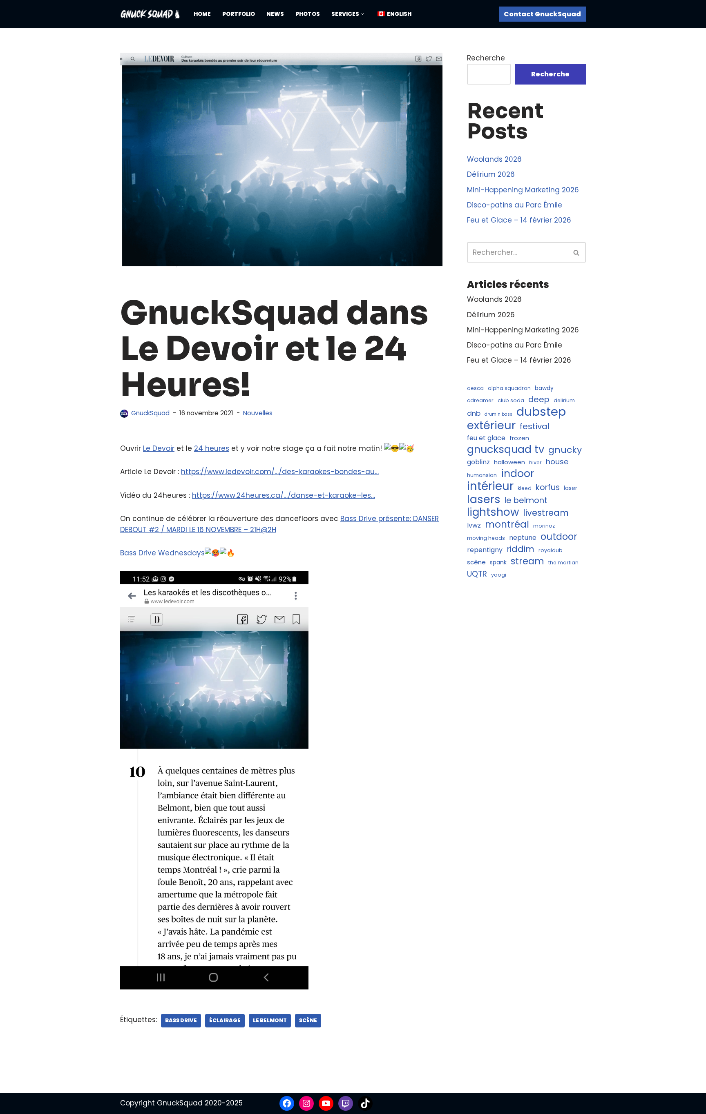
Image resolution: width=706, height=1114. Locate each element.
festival (535, 426)
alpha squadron (509, 388)
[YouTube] (326, 1103)
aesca (475, 388)
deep (539, 399)
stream (527, 561)
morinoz (544, 525)
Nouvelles (258, 413)
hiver (535, 462)
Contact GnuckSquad (542, 14)
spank (498, 562)
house (557, 462)
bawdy (544, 388)
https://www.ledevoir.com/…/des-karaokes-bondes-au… (280, 472)
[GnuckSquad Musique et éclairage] (150, 14)
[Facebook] (286, 1103)
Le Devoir (158, 448)
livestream (546, 512)
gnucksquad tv (505, 449)
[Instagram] (306, 1103)
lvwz (474, 525)
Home (202, 14)
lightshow (493, 512)
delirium (564, 400)
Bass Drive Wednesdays (162, 553)
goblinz (478, 462)
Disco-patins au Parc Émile (514, 205)
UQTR (477, 573)
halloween (509, 462)
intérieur (490, 486)
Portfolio (238, 14)
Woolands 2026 (494, 159)
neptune (522, 537)
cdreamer (480, 400)
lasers (483, 499)
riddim (520, 549)
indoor (517, 473)
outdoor (559, 536)
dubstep (541, 411)
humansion (482, 475)
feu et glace (486, 438)
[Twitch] (345, 1103)
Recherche (486, 58)
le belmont (270, 1020)
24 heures (211, 448)
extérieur (491, 425)
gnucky (565, 449)
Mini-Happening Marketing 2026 (523, 190)
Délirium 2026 (491, 174)
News (275, 14)
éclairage (225, 1020)
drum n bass (498, 414)
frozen (519, 438)
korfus (548, 487)
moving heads (486, 538)
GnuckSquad (150, 413)
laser (570, 488)
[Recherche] (576, 252)
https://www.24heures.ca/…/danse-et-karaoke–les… (283, 495)
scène (308, 1020)
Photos (307, 14)
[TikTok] (365, 1103)
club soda (511, 400)
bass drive (181, 1020)
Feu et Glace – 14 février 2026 (519, 220)
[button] (362, 14)
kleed (525, 488)
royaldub (550, 550)
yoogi (498, 574)
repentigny (485, 550)
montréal (507, 524)
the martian (563, 562)
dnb (473, 413)
